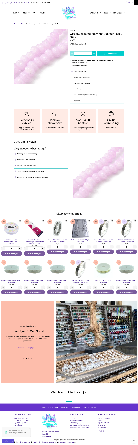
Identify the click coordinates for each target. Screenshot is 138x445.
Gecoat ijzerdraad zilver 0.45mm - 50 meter (126, 241)
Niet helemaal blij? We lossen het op (85, 95)
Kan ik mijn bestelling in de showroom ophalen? (32, 177)
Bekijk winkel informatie (79, 66)
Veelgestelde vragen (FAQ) (80, 427)
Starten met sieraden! (22, 420)
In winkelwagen (11, 253)
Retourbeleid (62, 442)
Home (16, 24)
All (22, 24)
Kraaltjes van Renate (24, 442)
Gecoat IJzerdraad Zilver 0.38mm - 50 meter (103, 241)
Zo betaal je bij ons (80, 89)
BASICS (15, 13)
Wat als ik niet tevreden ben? (27, 165)
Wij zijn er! (77, 101)
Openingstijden (103, 423)
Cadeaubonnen (104, 418)
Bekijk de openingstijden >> (27, 348)
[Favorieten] (132, 2)
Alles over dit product (81, 71)
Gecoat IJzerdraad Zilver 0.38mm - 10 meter (57, 241)
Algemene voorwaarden (49, 442)
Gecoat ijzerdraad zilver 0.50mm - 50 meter (80, 281)
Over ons (101, 425)
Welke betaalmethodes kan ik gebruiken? (30, 171)
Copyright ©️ (71, 442)
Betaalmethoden (76, 420)
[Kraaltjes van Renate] (69, 13)
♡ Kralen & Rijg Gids (21, 418)
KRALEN (42, 13)
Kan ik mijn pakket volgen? (26, 160)
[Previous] (128, 379)
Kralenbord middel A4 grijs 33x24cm (80, 241)
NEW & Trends (117, 13)
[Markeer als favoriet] (20, 221)
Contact (73, 418)
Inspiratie (101, 420)
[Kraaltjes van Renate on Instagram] (6, 3)
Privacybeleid (36, 442)
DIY (34, 13)
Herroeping (74, 423)
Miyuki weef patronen (21, 423)
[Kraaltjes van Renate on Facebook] (3, 3)
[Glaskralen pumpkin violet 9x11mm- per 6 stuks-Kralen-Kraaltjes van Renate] (41, 56)
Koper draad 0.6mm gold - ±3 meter (103, 281)
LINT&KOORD (94, 13)
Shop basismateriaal (69, 213)
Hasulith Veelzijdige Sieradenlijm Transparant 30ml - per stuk (34, 241)
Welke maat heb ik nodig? (82, 77)
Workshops (17, 2)
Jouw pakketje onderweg (82, 83)
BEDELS (25, 13)
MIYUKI (106, 13)
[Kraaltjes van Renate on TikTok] (11, 3)
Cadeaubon (25, 2)
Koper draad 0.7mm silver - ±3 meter (57, 281)
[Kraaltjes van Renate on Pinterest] (8, 3)
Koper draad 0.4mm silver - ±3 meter (11, 281)
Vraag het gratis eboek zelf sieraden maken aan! (69, 440)
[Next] (133, 379)
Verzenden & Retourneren (79, 425)
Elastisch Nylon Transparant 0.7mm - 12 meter (11, 241)
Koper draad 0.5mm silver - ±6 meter (34, 281)
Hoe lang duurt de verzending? (27, 154)
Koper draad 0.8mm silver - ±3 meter (126, 281)
